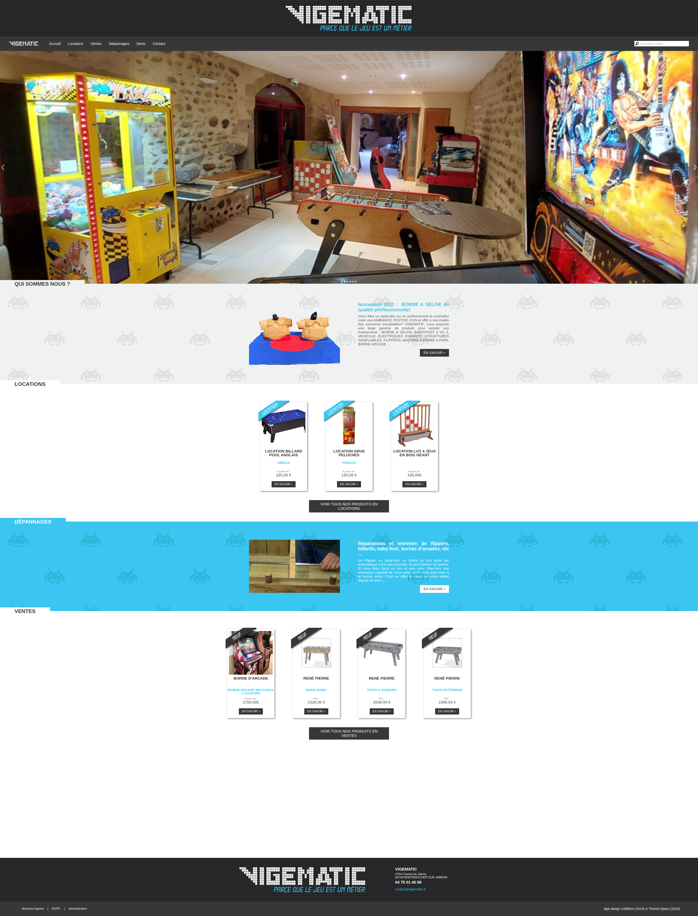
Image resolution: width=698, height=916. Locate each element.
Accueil (55, 44)
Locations (75, 44)
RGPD (56, 908)
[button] (2, 167)
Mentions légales (33, 908)
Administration (77, 908)
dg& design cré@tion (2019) (624, 909)
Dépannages (119, 44)
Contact (159, 44)
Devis (141, 44)
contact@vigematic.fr (410, 889)
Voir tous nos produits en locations (349, 506)
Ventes (96, 44)
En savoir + (434, 353)
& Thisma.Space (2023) (662, 909)
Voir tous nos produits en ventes (349, 733)
